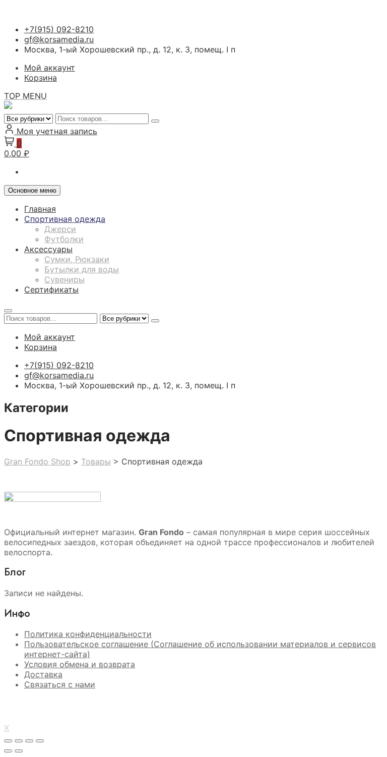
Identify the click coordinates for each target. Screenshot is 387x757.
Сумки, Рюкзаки (76, 259)
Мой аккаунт (49, 68)
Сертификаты (51, 289)
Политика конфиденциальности (88, 634)
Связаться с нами (59, 684)
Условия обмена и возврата (79, 664)
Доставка (43, 674)
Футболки (64, 239)
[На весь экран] (19, 740)
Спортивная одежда (64, 219)
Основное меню (32, 190)
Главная (40, 209)
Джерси (60, 229)
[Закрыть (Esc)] (40, 740)
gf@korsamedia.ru (59, 39)
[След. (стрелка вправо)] (19, 750)
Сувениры (64, 279)
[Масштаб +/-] (8, 740)
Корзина (40, 78)
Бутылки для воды (81, 269)
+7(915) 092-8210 (59, 29)
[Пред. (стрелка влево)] (8, 750)
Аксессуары (48, 249)
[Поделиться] (29, 740)
